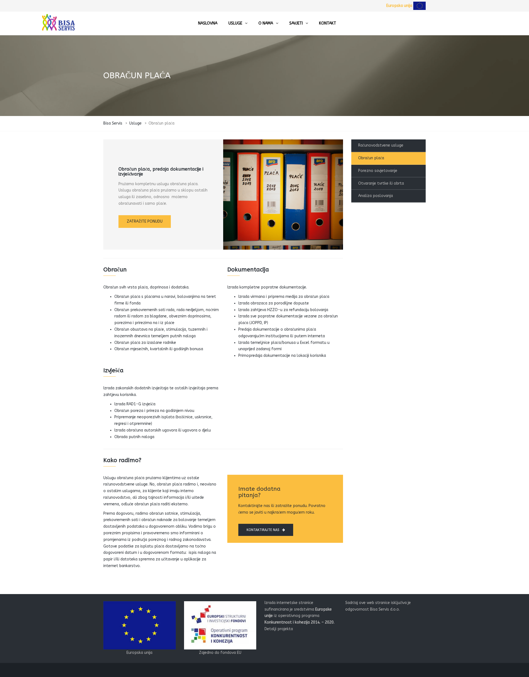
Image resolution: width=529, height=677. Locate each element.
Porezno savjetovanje (377, 170)
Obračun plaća (371, 158)
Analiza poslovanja (375, 195)
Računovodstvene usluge (380, 145)
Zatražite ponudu (145, 221)
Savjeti (296, 23)
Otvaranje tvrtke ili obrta (381, 183)
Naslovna (207, 23)
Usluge (235, 23)
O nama (265, 23)
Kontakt (327, 23)
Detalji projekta (278, 629)
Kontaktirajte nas (263, 530)
